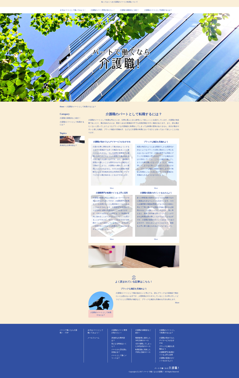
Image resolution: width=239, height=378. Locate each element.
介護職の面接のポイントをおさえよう (156, 193)
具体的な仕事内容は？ (68, 145)
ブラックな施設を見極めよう (156, 142)
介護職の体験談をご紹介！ (129, 10)
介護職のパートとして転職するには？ (158, 10)
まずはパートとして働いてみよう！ (73, 10)
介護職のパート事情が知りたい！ (103, 10)
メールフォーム (93, 338)
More (112, 188)
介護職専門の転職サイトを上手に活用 (112, 193)
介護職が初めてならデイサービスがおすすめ (111, 142)
